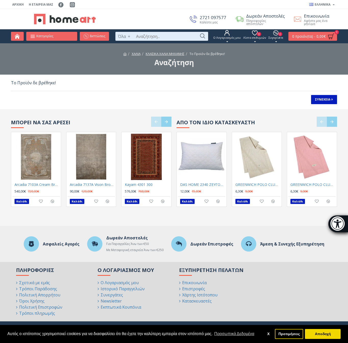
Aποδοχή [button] (323, 334)
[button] (156, 122)
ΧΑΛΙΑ (136, 53)
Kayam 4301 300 (139, 184)
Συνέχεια (322, 99)
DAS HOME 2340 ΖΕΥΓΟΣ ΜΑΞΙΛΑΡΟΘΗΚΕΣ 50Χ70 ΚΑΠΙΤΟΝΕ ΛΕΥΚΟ (202, 184)
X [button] (268, 334)
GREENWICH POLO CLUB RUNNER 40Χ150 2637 (257, 184)
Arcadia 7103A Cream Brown (37, 184)
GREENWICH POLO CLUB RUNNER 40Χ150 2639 (313, 184)
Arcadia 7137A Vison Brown (92, 184)
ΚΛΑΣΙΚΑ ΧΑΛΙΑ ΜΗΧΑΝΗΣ (165, 53)
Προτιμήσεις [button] (289, 334)
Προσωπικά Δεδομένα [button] (234, 334)
